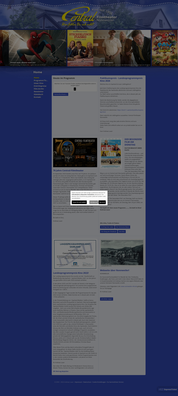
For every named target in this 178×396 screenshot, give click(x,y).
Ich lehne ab (93, 202)
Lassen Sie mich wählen (79, 202)
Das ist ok (102, 202)
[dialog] (89, 198)
